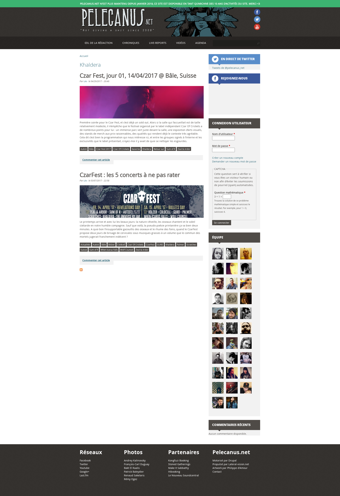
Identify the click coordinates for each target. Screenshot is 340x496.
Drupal (232, 460)
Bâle (91, 149)
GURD (160, 244)
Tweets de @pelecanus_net (228, 68)
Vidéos (180, 43)
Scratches (191, 244)
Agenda (200, 43)
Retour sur (159, 149)
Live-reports (157, 43)
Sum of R (170, 149)
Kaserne (136, 149)
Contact (217, 471)
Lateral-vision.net (238, 464)
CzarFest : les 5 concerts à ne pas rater (130, 175)
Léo (85, 81)
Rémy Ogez (130, 479)
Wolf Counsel (126, 249)
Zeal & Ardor (184, 149)
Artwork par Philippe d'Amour (230, 468)
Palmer (180, 244)
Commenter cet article (96, 159)
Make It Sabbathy (178, 468)
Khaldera (146, 149)
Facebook (85, 460)
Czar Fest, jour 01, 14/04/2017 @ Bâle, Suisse (138, 75)
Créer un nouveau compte (227, 157)
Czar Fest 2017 (103, 149)
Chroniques (130, 43)
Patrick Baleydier (134, 471)
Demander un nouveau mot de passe (234, 161)
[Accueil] (117, 20)
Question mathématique (229, 192)
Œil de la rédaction (98, 43)
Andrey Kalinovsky (135, 460)
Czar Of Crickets (121, 149)
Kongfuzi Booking (178, 460)
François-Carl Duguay (136, 464)
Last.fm (84, 475)
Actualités (85, 244)
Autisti (84, 149)
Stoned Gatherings (179, 464)
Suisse (84, 249)
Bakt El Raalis (132, 468)
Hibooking (174, 471)
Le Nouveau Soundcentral (183, 475)
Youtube (84, 468)
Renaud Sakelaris (134, 475)
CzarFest (150, 244)
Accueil (84, 56)
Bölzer (111, 244)
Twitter (84, 464)
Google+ (84, 471)
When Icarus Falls (109, 249)
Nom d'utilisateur (223, 134)
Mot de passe (221, 146)
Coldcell (121, 244)
